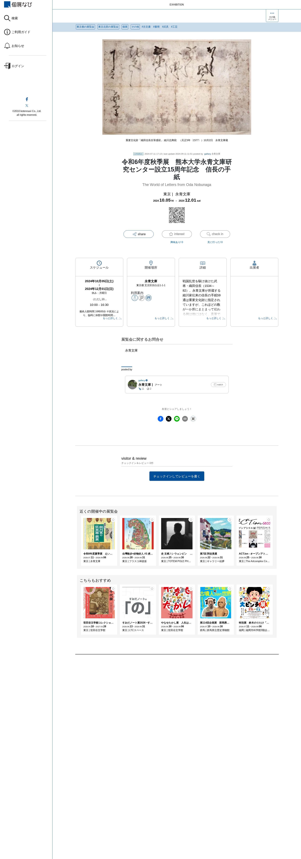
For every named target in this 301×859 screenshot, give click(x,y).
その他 (135, 26)
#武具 (165, 26)
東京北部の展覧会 (108, 26)
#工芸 (174, 26)
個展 (124, 26)
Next (276, 542)
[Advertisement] (169, 690)
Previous (77, 542)
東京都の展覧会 (85, 26)
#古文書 (146, 26)
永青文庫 (212, 154)
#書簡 (156, 26)
